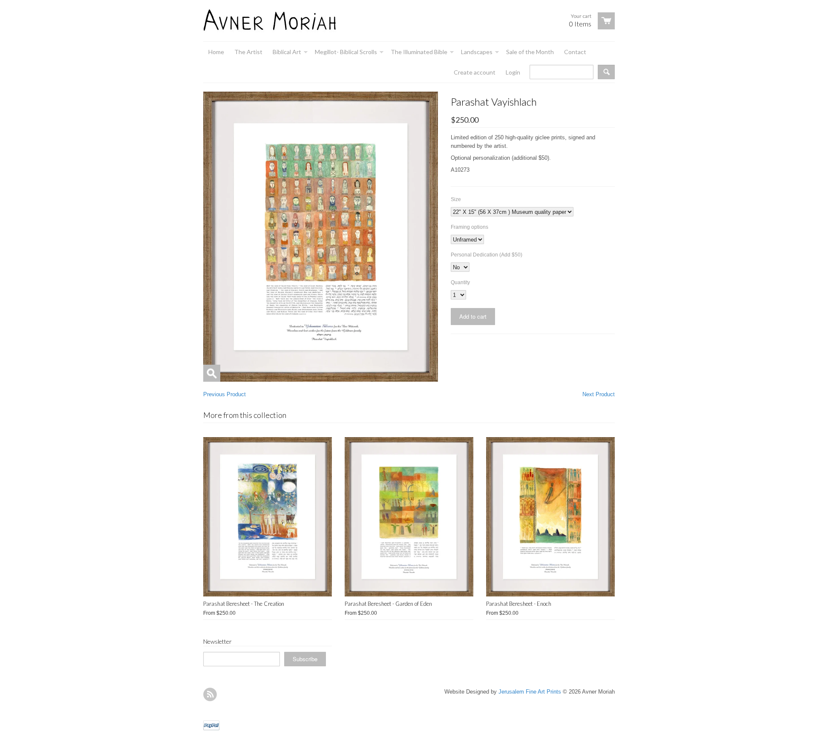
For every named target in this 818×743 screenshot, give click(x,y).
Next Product (598, 394)
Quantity (460, 282)
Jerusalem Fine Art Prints (529, 691)
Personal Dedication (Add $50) (486, 255)
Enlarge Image (211, 373)
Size (456, 199)
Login (513, 72)
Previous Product (224, 394)
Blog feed (210, 694)
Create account (474, 72)
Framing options (469, 227)
